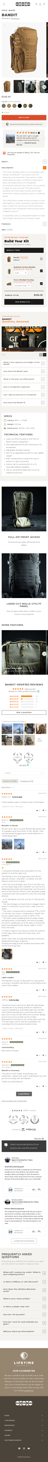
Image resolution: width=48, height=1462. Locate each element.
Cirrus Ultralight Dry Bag (24, 280)
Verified (22, 765)
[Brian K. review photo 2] (19, 844)
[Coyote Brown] (9, 106)
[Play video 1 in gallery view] (19, 86)
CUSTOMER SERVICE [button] (12, 1440)
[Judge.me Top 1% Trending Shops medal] (34, 1119)
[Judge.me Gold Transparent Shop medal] (28, 757)
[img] (7, 794)
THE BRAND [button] (9, 1420)
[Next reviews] (44, 138)
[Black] (20, 106)
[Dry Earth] (14, 106)
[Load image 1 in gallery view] (7, 86)
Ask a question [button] (24, 712)
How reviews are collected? (14, 1101)
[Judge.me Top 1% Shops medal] (24, 1119)
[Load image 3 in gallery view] (30, 86)
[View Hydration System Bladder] (8, 271)
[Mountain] (30, 106)
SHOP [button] (6, 1415)
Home (4, 10)
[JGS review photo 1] (7, 954)
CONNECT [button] (8, 1430)
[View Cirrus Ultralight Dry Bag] (8, 283)
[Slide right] (44, 87)
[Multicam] (25, 106)
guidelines (29, 1391)
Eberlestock (26, 1457)
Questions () (26, 781)
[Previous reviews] (3, 138)
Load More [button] (24, 1094)
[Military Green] (4, 106)
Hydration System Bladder (24, 267)
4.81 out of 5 (29, 689)
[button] (4, 4)
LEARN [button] (7, 1435)
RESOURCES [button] (9, 1425)
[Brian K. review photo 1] (7, 844)
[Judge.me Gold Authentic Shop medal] (17, 757)
